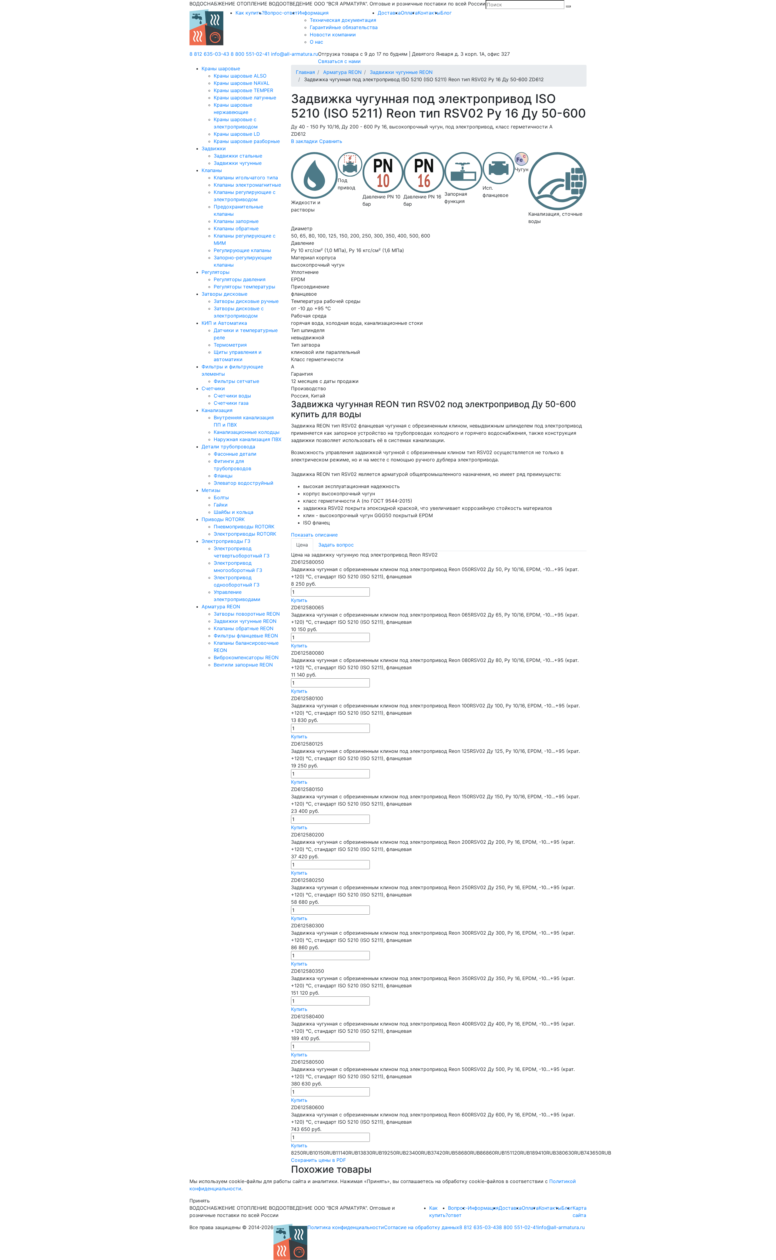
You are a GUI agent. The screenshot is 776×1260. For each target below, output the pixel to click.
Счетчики (213, 388)
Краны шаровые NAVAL (241, 83)
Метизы (211, 490)
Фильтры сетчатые (236, 381)
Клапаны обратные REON (243, 628)
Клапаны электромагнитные (247, 185)
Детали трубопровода (228, 447)
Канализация (217, 410)
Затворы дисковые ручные (246, 301)
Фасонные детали (235, 454)
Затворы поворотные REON (247, 614)
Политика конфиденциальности (345, 1227)
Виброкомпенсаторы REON (246, 657)
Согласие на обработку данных (421, 1227)
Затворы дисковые (224, 294)
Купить (299, 600)
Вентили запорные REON (243, 665)
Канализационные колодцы (246, 432)
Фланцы (223, 476)
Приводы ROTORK (223, 519)
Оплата (409, 13)
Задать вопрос (336, 545)
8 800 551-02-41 (250, 54)
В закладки (304, 141)
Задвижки (214, 148)
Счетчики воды (232, 396)
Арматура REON (221, 606)
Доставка (389, 13)
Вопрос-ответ (281, 13)
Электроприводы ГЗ (226, 541)
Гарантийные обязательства (344, 27)
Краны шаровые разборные (247, 141)
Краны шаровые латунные (245, 98)
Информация (313, 13)
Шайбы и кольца (233, 512)
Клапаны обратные (236, 228)
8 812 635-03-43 (209, 54)
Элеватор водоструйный (243, 483)
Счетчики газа (231, 403)
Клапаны (212, 170)
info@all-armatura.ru (294, 54)
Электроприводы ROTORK (245, 534)
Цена (302, 545)
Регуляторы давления (240, 279)
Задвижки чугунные (238, 163)
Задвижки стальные (238, 156)
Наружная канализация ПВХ (247, 439)
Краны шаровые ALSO (240, 76)
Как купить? (250, 13)
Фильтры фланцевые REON (246, 636)
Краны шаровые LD (237, 134)
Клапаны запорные (236, 221)
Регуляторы (215, 272)
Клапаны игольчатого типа (246, 178)
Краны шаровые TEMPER (243, 90)
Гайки (221, 505)
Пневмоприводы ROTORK (244, 527)
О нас (316, 42)
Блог (446, 13)
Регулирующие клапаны (242, 250)
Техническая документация (343, 20)
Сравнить (330, 141)
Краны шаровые (221, 68)
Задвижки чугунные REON (245, 621)
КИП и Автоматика (224, 323)
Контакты (429, 13)
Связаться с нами (339, 61)
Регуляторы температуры (244, 287)
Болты (221, 497)
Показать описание (314, 535)
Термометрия (230, 345)
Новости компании (333, 35)
